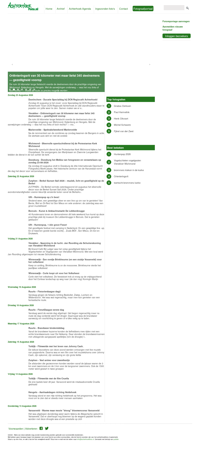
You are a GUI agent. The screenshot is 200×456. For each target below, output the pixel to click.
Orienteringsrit (121, 176)
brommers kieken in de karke (129, 170)
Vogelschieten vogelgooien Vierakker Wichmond (127, 162)
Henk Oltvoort (121, 118)
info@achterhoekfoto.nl (85, 439)
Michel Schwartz (122, 124)
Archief (61, 8)
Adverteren (31, 428)
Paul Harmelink (122, 112)
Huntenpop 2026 (122, 154)
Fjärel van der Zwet (123, 131)
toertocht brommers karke (127, 182)
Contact (123, 8)
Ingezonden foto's (105, 8)
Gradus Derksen (122, 105)
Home (49, 8)
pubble (116, 439)
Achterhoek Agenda (80, 8)
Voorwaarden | (16, 428)
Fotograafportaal (143, 8)
